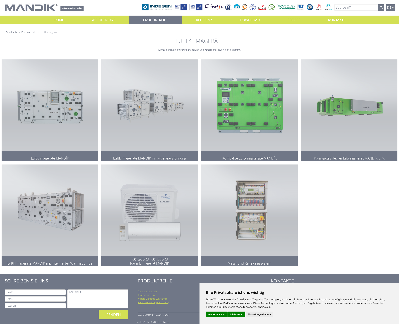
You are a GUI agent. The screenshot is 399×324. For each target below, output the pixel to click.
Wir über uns (103, 19)
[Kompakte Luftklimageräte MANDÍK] (249, 109)
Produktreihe (155, 19)
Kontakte (336, 19)
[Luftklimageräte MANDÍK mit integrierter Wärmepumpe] (50, 214)
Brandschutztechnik (147, 291)
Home (59, 19)
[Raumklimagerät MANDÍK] (150, 214)
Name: (10, 292)
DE (389, 7)
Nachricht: (75, 292)
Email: (10, 298)
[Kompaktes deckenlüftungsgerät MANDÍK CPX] (349, 109)
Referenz (204, 19)
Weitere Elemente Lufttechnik (152, 298)
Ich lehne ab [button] (236, 314)
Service (294, 19)
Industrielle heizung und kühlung (153, 302)
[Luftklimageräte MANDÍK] (50, 109)
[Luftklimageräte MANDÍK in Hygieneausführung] (150, 109)
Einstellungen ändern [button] (259, 314)
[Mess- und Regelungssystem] (249, 214)
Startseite (12, 32)
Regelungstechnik (146, 294)
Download (250, 19)
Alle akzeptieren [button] (216, 314)
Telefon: (11, 305)
